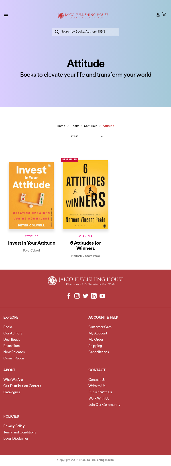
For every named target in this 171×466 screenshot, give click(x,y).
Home (61, 126)
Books (75, 126)
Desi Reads (11, 340)
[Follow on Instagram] (77, 296)
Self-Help (90, 126)
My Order (95, 340)
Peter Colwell (31, 250)
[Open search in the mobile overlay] (85, 32)
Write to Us (96, 386)
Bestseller (69, 160)
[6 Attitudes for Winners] (85, 194)
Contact (97, 370)
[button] (6, 15)
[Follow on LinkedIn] (94, 296)
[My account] (158, 14)
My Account (97, 333)
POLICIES (11, 417)
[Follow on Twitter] (85, 296)
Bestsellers (11, 346)
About (9, 370)
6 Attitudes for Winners (85, 246)
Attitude (31, 236)
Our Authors (12, 333)
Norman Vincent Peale (85, 256)
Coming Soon (13, 358)
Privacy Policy (13, 426)
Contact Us (96, 380)
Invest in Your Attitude (31, 243)
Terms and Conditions (19, 432)
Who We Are (13, 380)
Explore (10, 318)
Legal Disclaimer (15, 439)
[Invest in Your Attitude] (31, 194)
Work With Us (98, 398)
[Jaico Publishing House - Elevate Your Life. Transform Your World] (83, 16)
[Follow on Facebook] (69, 296)
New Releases (13, 352)
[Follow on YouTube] (102, 296)
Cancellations (98, 352)
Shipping (95, 346)
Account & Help (103, 318)
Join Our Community (104, 405)
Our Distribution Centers (22, 386)
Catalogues (11, 392)
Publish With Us (100, 392)
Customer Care (100, 327)
